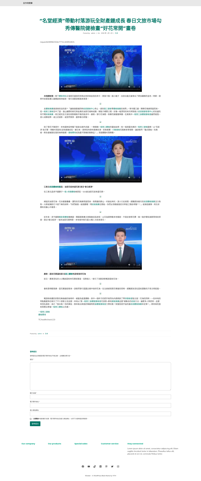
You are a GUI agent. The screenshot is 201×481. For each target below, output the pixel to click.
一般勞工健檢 (47, 111)
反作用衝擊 (28, 3)
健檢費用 (72, 132)
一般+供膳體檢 (69, 192)
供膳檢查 (128, 298)
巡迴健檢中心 (89, 108)
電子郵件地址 (35, 402)
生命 (116, 33)
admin (40, 334)
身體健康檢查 (100, 304)
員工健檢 (107, 108)
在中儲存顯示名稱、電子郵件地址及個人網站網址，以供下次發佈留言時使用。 (60, 419)
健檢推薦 (115, 301)
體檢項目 (62, 96)
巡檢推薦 (49, 114)
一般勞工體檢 (104, 127)
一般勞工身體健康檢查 (141, 114)
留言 (32, 359)
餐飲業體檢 (63, 217)
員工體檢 (69, 274)
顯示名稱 (33, 393)
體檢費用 (42, 314)
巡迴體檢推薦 (55, 187)
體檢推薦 (49, 108)
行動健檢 (116, 130)
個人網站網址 (34, 410)
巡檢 (133, 301)
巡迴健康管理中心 (145, 111)
